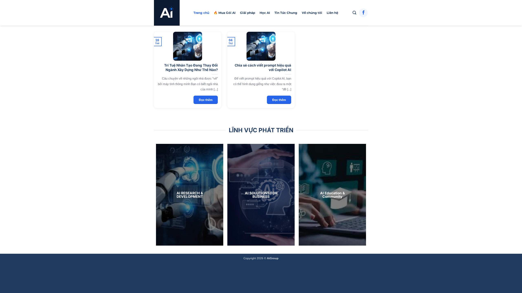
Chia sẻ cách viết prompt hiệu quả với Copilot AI (263, 67)
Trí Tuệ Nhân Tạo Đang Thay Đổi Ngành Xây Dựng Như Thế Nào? (191, 67)
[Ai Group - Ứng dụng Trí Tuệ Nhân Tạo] (170, 13)
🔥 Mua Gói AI (225, 13)
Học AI (265, 13)
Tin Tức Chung (285, 13)
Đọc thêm (205, 100)
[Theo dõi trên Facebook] (363, 13)
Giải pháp (247, 13)
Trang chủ (201, 13)
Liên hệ (332, 13)
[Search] (354, 13)
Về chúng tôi (312, 13)
